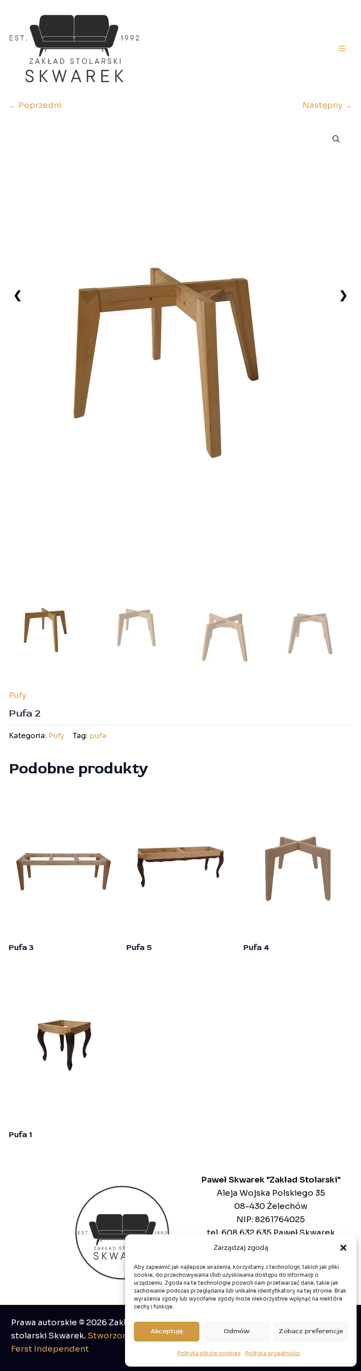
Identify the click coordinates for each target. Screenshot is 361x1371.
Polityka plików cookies (209, 1353)
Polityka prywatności (272, 1353)
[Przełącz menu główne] (342, 48)
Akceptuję (167, 1331)
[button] (343, 1247)
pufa (98, 735)
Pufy (17, 695)
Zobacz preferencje (311, 1331)
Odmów (237, 1331)
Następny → (327, 105)
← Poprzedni (35, 105)
